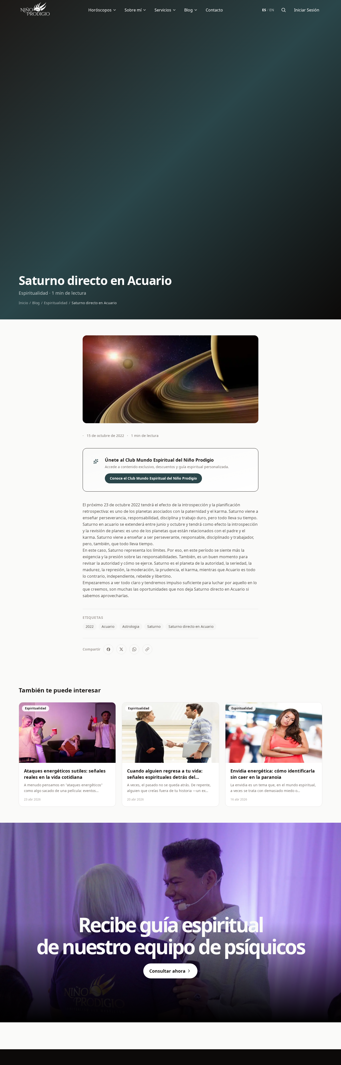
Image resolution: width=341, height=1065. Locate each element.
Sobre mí (133, 10)
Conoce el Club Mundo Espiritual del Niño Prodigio (153, 478)
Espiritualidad (55, 302)
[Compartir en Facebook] (108, 649)
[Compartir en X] (121, 649)
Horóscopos (100, 10)
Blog (188, 10)
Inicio (23, 302)
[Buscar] (283, 9)
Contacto (214, 10)
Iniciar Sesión (306, 10)
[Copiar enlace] (147, 649)
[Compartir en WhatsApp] (134, 649)
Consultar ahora (167, 971)
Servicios (163, 10)
